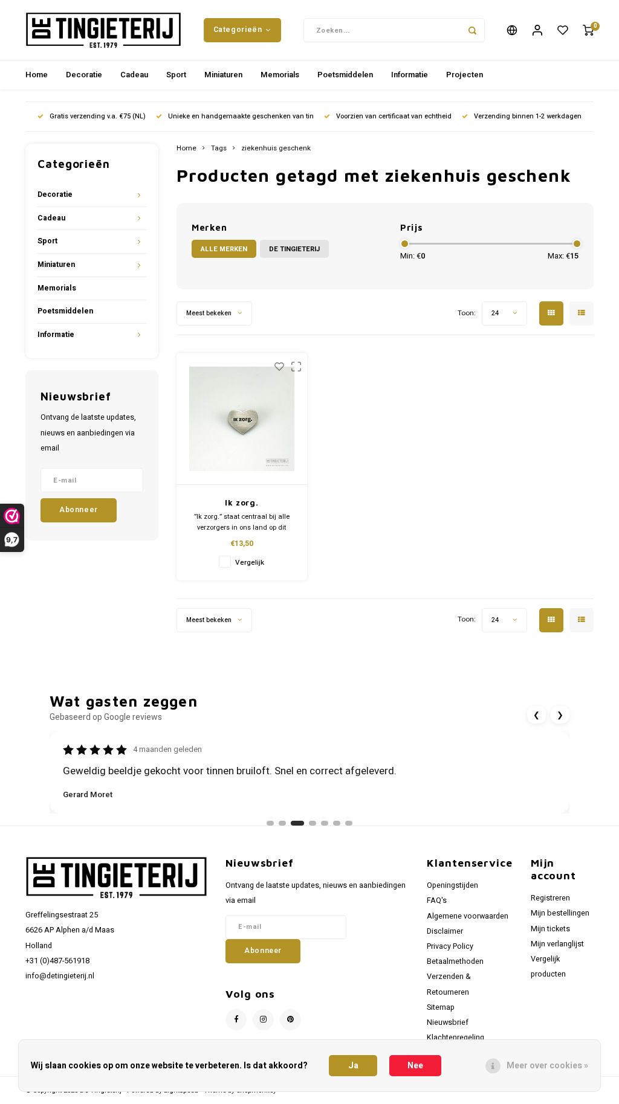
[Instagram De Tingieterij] (263, 1019)
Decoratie (84, 74)
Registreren (550, 898)
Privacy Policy (450, 946)
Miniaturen (223, 74)
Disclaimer (445, 931)
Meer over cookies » (547, 1065)
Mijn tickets (550, 928)
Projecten (464, 74)
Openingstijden (452, 885)
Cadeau (134, 74)
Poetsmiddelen (345, 74)
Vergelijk (249, 562)
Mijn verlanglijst (557, 944)
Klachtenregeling (455, 1037)
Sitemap (441, 1007)
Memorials (280, 74)
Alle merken (224, 249)
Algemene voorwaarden (467, 916)
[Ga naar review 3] (297, 823)
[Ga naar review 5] (324, 823)
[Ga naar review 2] (282, 823)
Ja (353, 1065)
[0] (588, 30)
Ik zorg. (241, 502)
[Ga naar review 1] (270, 823)
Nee (415, 1065)
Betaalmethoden (455, 961)
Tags (219, 148)
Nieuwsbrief (447, 1022)
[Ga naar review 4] (312, 823)
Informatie (409, 74)
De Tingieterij (294, 249)
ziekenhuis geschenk (276, 148)
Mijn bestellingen (560, 913)
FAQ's (437, 900)
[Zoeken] (473, 30)
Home (36, 74)
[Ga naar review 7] (348, 823)
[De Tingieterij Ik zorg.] (242, 419)
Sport (176, 74)
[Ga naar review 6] (336, 823)
